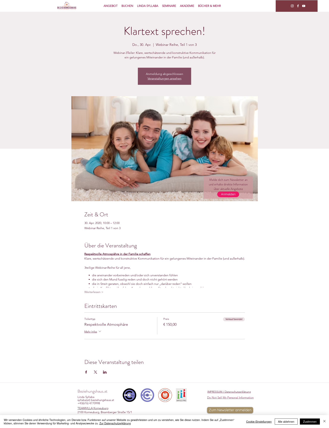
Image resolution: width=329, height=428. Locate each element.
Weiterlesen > (93, 292)
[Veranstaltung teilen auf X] (95, 372)
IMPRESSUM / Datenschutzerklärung (229, 391)
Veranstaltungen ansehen (164, 78)
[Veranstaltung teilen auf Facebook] (86, 372)
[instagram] (292, 6)
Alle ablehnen (286, 421)
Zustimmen (310, 421)
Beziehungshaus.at (92, 391)
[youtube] (304, 6)
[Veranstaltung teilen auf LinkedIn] (105, 372)
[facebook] (298, 6)
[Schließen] (324, 421)
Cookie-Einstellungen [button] (259, 421)
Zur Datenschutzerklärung (115, 423)
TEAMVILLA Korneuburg (92, 408)
